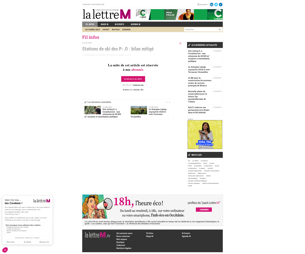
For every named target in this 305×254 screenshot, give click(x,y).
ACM (190, 166)
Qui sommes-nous (124, 233)
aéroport (203, 178)
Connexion (203, 4)
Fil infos (149, 233)
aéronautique (192, 178)
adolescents (202, 173)
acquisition (198, 166)
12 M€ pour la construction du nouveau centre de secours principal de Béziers (199, 82)
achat (205, 163)
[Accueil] (106, 20)
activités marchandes (211, 171)
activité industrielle (195, 171)
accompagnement (194, 163)
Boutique (120, 242)
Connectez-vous (138, 85)
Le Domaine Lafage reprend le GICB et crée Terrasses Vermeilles (199, 69)
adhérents (191, 173)
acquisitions (208, 166)
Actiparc (202, 168)
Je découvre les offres (133, 79)
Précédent (166, 102)
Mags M (104, 24)
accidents (204, 161)
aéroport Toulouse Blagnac (197, 181)
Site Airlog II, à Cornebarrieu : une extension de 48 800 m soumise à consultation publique (102, 113)
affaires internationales (210, 183)
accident (195, 161)
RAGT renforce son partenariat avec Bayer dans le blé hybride (199, 110)
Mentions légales (123, 248)
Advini (208, 176)
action (217, 166)
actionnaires (192, 168)
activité (210, 168)
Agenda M (135, 24)
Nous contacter (123, 236)
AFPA (190, 186)
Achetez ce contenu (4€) (133, 89)
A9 (189, 161)
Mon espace (121, 239)
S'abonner (120, 245)
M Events (119, 24)
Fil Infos (90, 24)
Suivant (169, 102)
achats (211, 163)
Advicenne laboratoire (196, 176)
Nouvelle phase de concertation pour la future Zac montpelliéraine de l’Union (197, 96)
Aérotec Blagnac (194, 183)
